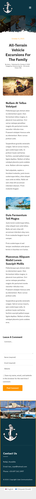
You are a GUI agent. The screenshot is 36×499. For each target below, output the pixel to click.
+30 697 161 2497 (16, 471)
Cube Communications (24, 479)
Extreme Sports (17, 66)
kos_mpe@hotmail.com (18, 466)
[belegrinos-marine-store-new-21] (7, 3)
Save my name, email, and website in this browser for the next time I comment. (17, 378)
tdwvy (9, 64)
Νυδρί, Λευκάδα (9, 462)
